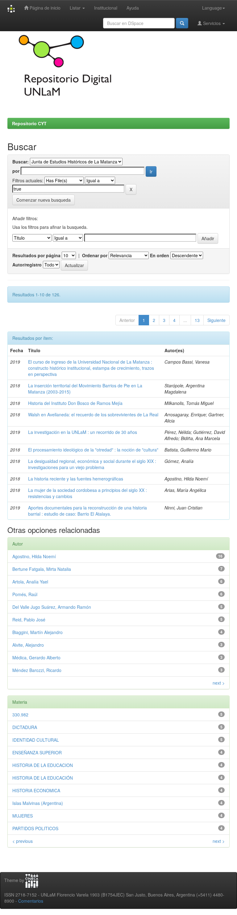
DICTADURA (24, 727)
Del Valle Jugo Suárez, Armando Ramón (51, 607)
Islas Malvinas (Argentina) (37, 803)
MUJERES (22, 816)
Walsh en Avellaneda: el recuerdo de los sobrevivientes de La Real (93, 414)
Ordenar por (94, 255)
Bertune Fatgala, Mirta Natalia (41, 569)
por (15, 171)
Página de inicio (44, 8)
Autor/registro (27, 265)
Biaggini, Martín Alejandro (37, 632)
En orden (159, 255)
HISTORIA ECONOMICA (36, 790)
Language (212, 8)
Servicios (212, 23)
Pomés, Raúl (24, 594)
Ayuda (133, 8)
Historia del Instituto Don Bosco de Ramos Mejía (75, 403)
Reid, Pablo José (28, 619)
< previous (22, 841)
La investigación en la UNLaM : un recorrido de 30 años (82, 432)
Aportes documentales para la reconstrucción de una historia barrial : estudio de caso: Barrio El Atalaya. (87, 511)
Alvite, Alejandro (28, 645)
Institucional (105, 8)
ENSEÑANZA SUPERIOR (37, 752)
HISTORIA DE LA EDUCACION (42, 765)
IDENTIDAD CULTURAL (35, 740)
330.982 (20, 714)
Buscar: (20, 162)
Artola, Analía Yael (30, 582)
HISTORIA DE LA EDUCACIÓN (42, 778)
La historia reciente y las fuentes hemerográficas (75, 479)
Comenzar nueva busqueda (43, 200)
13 (197, 320)
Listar (76, 8)
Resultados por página (36, 255)
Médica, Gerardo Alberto (36, 657)
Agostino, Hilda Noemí (34, 556)
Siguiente (216, 320)
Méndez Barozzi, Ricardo (36, 670)
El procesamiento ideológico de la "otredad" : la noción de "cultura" (93, 450)
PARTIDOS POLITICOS (35, 828)
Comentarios (30, 901)
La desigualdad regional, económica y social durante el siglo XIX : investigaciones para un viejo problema (92, 464)
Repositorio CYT (29, 123)
